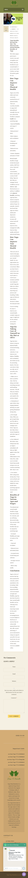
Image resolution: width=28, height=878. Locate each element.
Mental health (13, 35)
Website (14, 681)
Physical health (14, 37)
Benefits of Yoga (14, 33)
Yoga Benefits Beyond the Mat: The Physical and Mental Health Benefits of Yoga (14, 46)
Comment (14, 698)
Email (14, 674)
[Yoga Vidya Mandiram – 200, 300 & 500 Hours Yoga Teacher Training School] (14, 3)
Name (14, 666)
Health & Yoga (13, 31)
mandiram (14, 26)
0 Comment (13, 29)
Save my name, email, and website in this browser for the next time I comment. (14, 692)
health (11, 119)
